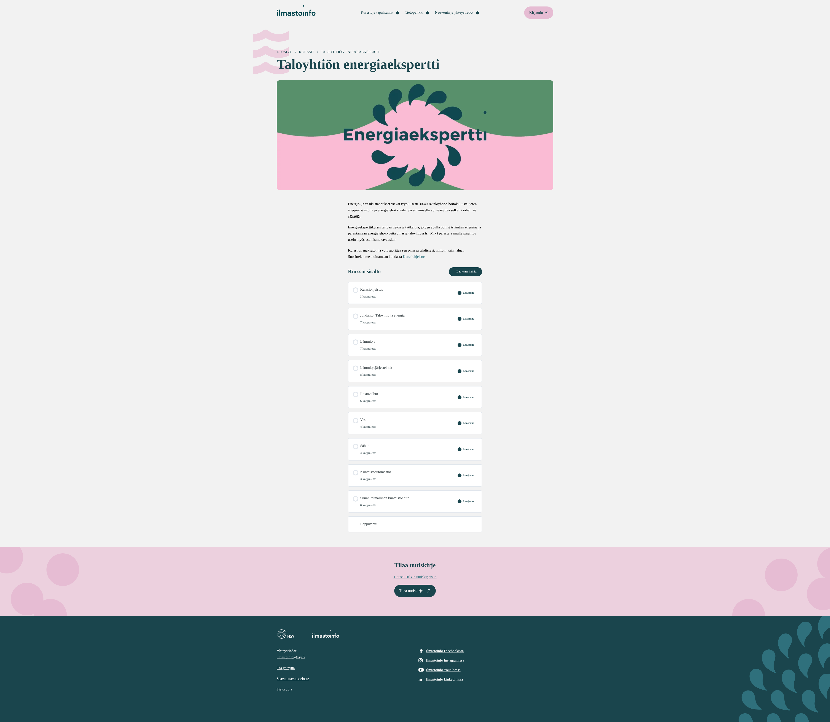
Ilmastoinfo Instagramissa (445, 660)
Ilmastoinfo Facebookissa (445, 651)
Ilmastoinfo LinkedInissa (444, 679)
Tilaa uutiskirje (411, 591)
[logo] (415, 634)
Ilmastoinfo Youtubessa (443, 670)
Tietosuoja (284, 689)
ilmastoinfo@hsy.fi (291, 657)
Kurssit (306, 52)
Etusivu (284, 52)
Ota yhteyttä (286, 668)
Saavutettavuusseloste (293, 679)
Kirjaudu (536, 12)
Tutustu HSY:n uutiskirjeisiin (414, 577)
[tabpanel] (415, 230)
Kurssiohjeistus (414, 257)
